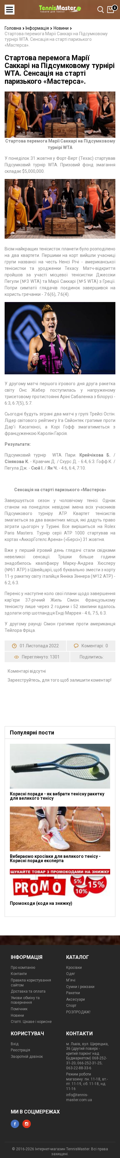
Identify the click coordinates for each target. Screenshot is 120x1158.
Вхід (14, 1044)
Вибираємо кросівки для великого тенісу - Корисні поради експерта (55, 858)
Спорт (71, 1005)
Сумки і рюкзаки (80, 987)
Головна (13, 28)
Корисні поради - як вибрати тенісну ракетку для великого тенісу (57, 796)
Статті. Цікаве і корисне (31, 1022)
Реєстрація (20, 1050)
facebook (15, 1124)
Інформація (38, 28)
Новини (62, 28)
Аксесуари (75, 999)
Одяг (70, 974)
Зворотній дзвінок (27, 1056)
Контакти (19, 974)
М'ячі (70, 980)
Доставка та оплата (28, 991)
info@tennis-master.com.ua (79, 1097)
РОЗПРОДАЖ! (78, 1012)
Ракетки (73, 993)
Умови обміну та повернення (25, 1000)
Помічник (19, 1009)
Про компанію (23, 967)
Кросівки (74, 967)
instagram (26, 1124)
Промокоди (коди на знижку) (41, 903)
